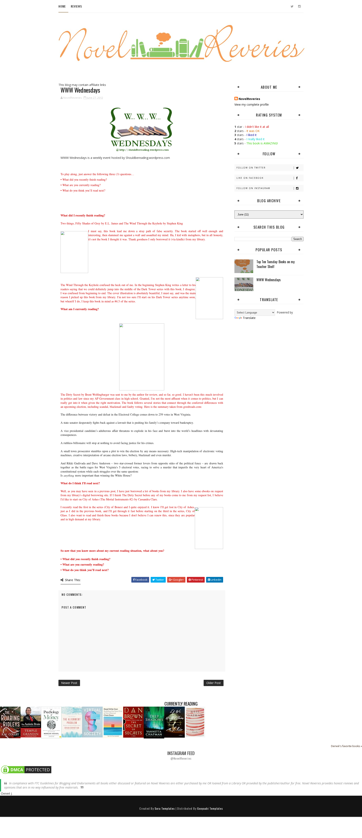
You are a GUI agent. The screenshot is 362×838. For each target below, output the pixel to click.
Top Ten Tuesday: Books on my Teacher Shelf (275, 264)
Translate (249, 318)
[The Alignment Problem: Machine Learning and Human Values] (72, 722)
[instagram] (299, 6)
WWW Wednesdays (268, 279)
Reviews (76, 6)
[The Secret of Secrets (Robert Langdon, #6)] (133, 722)
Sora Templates (165, 808)
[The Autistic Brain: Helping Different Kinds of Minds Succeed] (31, 722)
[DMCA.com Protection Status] (26, 769)
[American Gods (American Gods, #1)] (195, 722)
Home (62, 6)
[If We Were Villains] (174, 722)
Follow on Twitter (251, 167)
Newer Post (69, 683)
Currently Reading (181, 703)
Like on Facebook (250, 177)
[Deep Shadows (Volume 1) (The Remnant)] (154, 722)
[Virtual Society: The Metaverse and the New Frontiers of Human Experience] (92, 722)
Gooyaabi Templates (210, 808)
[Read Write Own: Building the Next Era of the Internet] (113, 722)
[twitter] (292, 6)
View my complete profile (251, 104)
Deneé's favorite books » (346, 746)
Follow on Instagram (253, 188)
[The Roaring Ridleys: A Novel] (10, 722)
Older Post (213, 683)
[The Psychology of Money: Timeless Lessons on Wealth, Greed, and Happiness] (51, 722)
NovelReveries (249, 99)
